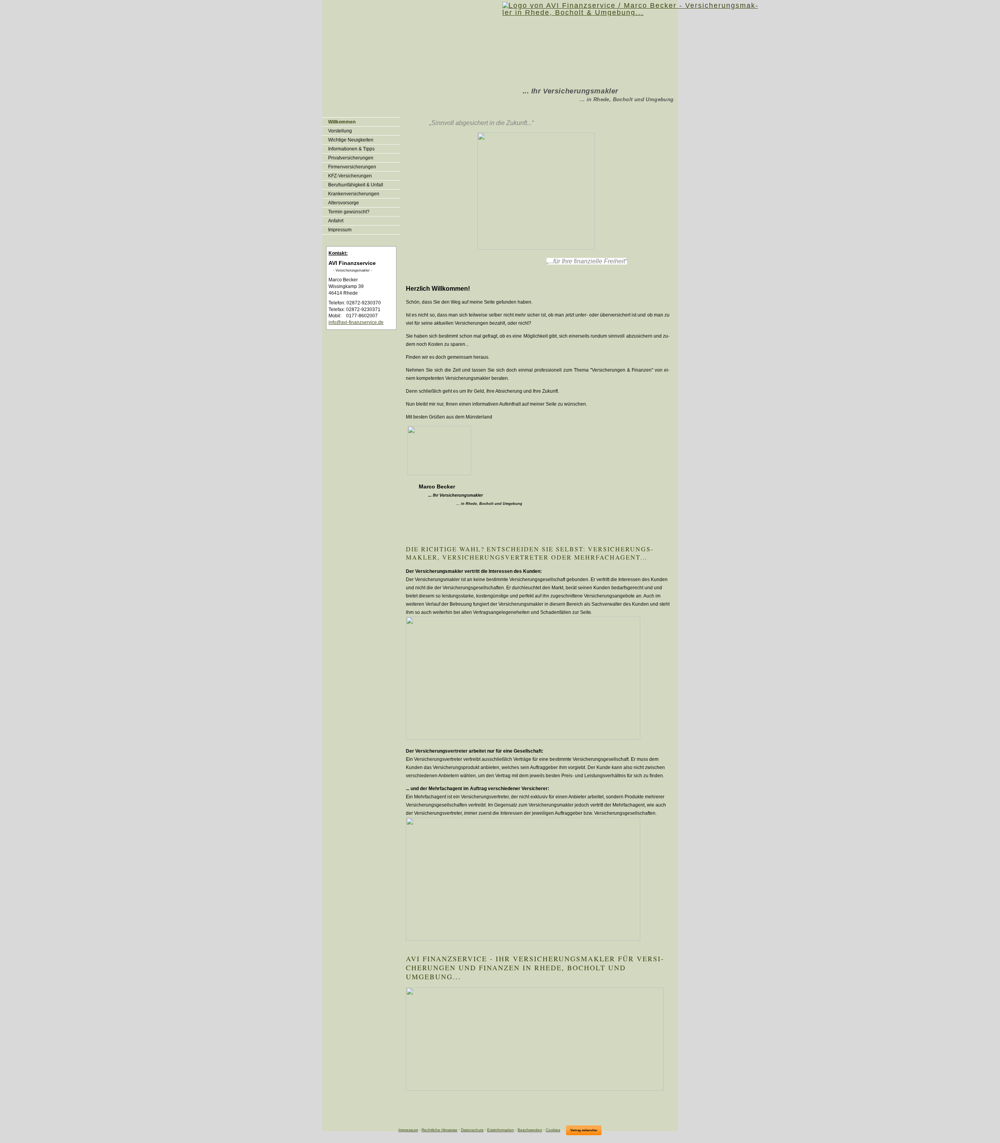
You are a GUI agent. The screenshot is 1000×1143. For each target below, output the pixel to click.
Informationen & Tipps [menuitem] (351, 149)
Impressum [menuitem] (340, 230)
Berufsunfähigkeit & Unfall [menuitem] (355, 185)
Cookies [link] (553, 1130)
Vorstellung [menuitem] (340, 131)
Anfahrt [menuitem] (335, 221)
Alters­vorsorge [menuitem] (343, 203)
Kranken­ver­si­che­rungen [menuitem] (353, 194)
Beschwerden (530, 1130)
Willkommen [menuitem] (341, 122)
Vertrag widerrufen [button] (583, 1130)
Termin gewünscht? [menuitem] (349, 212)
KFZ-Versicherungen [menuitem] (350, 176)
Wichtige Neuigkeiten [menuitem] (350, 140)
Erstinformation (500, 1130)
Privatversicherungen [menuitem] (350, 158)
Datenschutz (472, 1130)
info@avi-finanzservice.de (356, 322)
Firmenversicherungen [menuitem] (352, 167)
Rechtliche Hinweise (439, 1130)
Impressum (408, 1130)
